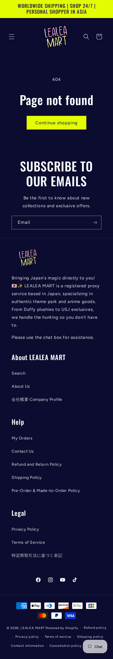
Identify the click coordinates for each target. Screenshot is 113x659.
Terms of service (58, 637)
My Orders (22, 438)
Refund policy (95, 628)
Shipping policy (90, 637)
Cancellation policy (65, 646)
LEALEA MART (33, 628)
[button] (11, 36)
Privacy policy (27, 637)
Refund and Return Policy (37, 464)
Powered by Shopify (61, 628)
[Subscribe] (94, 222)
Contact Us (23, 451)
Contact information (27, 646)
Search (19, 373)
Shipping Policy (27, 477)
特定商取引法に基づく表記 (37, 555)
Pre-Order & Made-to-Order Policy (46, 490)
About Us (21, 386)
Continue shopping (56, 122)
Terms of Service (28, 542)
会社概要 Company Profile (37, 399)
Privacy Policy (25, 529)
